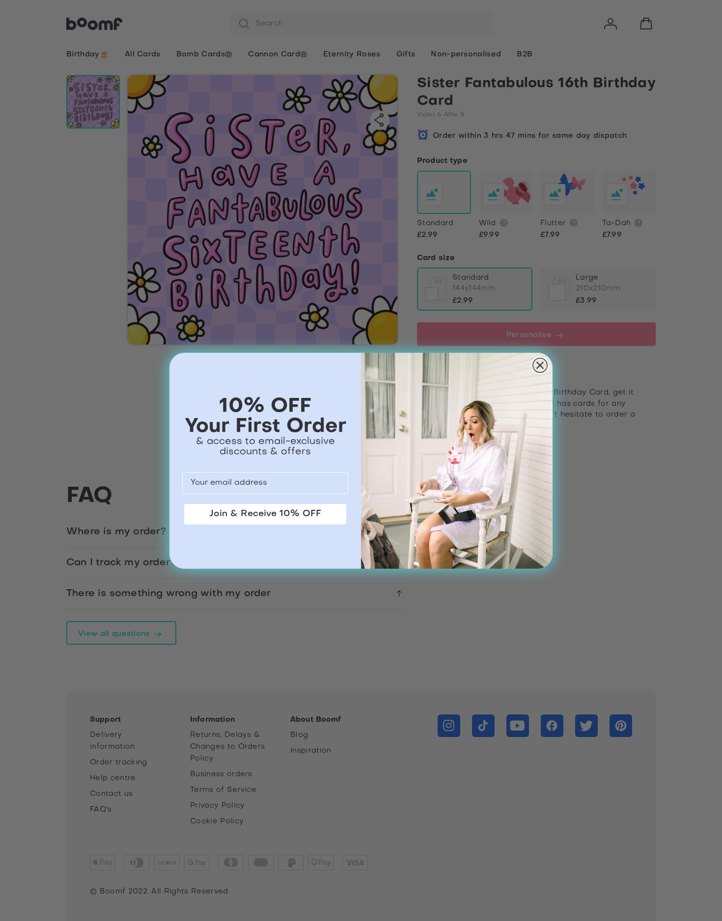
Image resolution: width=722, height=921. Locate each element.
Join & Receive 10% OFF (265, 514)
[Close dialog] (540, 365)
